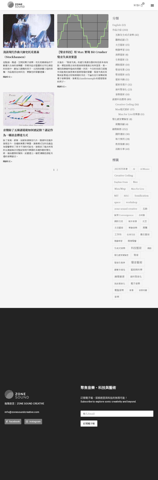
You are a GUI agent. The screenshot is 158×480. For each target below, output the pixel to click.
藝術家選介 (121, 84)
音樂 (116, 296)
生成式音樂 (119, 248)
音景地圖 (143, 290)
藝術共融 (120, 79)
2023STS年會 (121, 168)
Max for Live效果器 (129, 114)
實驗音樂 (133, 227)
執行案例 (120, 139)
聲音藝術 (120, 74)
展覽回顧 (120, 124)
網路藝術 (120, 64)
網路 (149, 248)
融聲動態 (117, 129)
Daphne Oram (121, 182)
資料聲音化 (121, 89)
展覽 (145, 227)
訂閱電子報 (89, 423)
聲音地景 (120, 69)
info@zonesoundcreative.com (22, 412)
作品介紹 (117, 29)
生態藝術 (120, 59)
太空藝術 (120, 44)
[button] (152, 5)
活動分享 (120, 149)
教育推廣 (120, 144)
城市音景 (132, 221)
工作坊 (117, 234)
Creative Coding (124, 104)
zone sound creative (125, 208)
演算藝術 (120, 54)
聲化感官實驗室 (120, 119)
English (116, 24)
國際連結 (120, 134)
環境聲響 (132, 240)
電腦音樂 (119, 290)
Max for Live (137, 188)
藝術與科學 (136, 269)
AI (134, 168)
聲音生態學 (119, 262)
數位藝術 (145, 234)
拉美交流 (131, 234)
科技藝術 (136, 248)
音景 (131, 290)
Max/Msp (120, 188)
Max (135, 181)
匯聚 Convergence (123, 215)
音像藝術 (120, 94)
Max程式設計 (122, 109)
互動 (145, 208)
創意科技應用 (119, 99)
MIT (116, 195)
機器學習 (120, 49)
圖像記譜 (120, 39)
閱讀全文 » (7, 76)
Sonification (142, 195)
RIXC (126, 195)
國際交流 (118, 221)
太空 (144, 221)
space (117, 202)
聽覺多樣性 (119, 269)
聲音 (136, 255)
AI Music (145, 168)
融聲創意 (120, 276)
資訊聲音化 (119, 283)
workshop (131, 202)
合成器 (142, 215)
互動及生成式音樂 (124, 34)
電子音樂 (135, 283)
